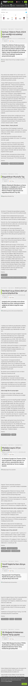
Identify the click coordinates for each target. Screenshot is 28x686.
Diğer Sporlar (11, 29)
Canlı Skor (3, 12)
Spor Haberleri (4, 29)
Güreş (16, 173)
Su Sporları (17, 629)
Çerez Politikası (8, 681)
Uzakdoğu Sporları (19, 445)
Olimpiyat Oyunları (19, 29)
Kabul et (24, 683)
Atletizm (17, 561)
